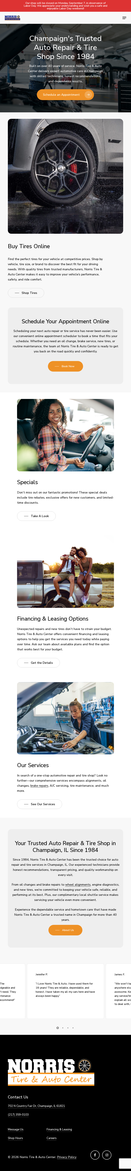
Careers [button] (51, 1138)
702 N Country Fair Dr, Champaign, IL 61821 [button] (36, 1106)
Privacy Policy (66, 1157)
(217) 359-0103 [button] (18, 1115)
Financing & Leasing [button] (59, 1129)
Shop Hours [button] (15, 1138)
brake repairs (39, 786)
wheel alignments (78, 885)
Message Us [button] (15, 1129)
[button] (124, 18)
